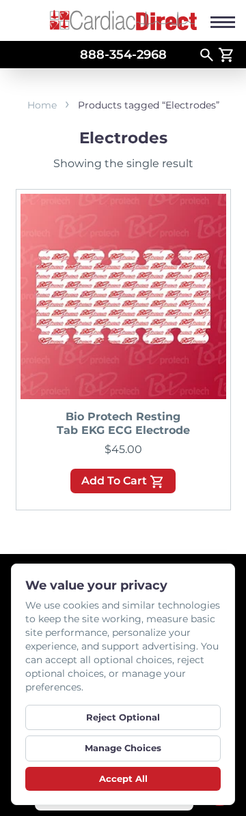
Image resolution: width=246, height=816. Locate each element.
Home (42, 105)
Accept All (123, 778)
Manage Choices (123, 747)
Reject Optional (123, 717)
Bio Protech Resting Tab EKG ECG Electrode (123, 423)
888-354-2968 (123, 54)
